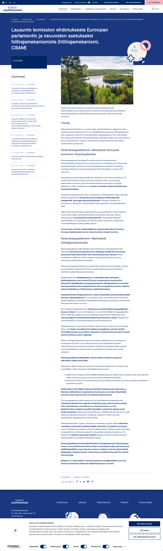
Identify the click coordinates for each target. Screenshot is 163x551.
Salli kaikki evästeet (144, 524)
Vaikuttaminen (76, 9)
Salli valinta (144, 530)
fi (6, 2)
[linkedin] (84, 482)
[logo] (13, 9)
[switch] (66, 546)
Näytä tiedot (117, 547)
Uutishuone (63, 9)
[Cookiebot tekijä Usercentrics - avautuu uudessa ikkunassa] (14, 546)
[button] (68, 9)
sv (15, 2)
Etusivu (14, 19)
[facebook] (77, 481)
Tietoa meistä (138, 9)
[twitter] (80, 482)
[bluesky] (88, 481)
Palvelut (113, 9)
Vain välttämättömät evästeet (144, 537)
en (10, 2)
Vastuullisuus (124, 9)
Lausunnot (40, 19)
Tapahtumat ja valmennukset (95, 9)
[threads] (92, 482)
